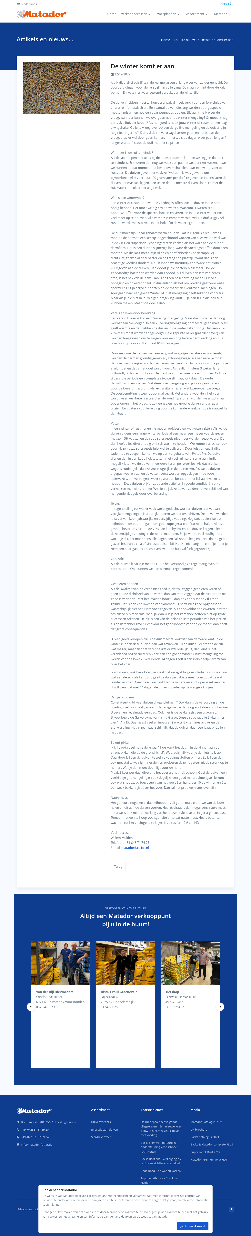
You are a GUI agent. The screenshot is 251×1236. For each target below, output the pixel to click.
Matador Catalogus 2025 (207, 1122)
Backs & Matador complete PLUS (212, 1144)
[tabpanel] (60, 1004)
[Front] (34, 1110)
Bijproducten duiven (104, 1129)
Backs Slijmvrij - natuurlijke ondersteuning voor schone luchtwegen (159, 1147)
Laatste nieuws (185, 40)
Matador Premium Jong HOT (209, 1159)
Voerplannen (166, 14)
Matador (220, 14)
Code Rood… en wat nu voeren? (161, 1171)
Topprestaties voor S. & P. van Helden (160, 1180)
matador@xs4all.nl (135, 848)
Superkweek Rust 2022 (205, 1152)
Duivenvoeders (101, 1122)
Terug (118, 866)
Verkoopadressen (134, 14)
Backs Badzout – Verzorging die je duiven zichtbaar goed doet (161, 1161)
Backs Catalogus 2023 (205, 1137)
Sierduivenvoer (101, 1137)
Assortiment (195, 14)
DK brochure (199, 1129)
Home (111, 14)
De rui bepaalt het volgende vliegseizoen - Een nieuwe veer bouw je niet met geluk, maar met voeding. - (161, 1128)
